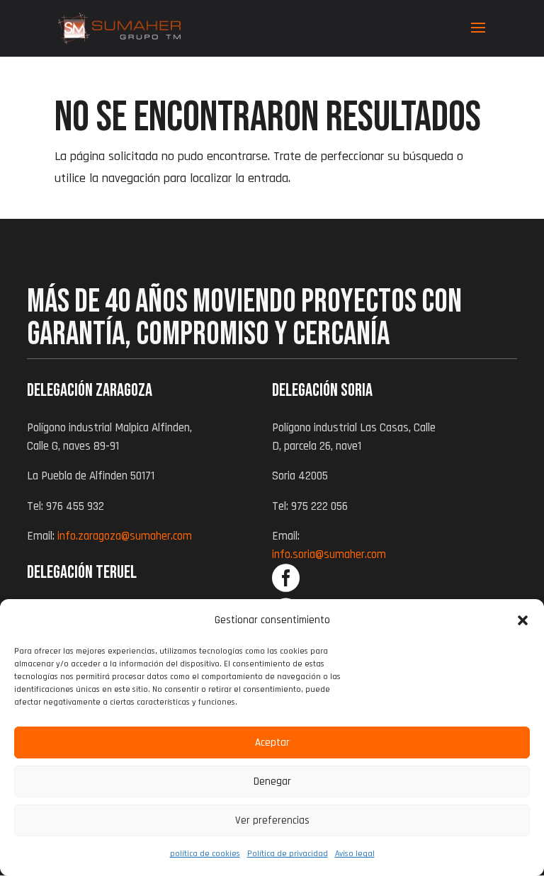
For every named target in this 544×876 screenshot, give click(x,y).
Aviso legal (355, 853)
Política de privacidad (287, 853)
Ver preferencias (272, 820)
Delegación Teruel (82, 573)
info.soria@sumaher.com (329, 554)
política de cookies (205, 853)
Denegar (272, 781)
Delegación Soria (322, 391)
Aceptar (272, 742)
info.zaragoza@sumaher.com (124, 536)
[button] (523, 620)
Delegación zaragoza (89, 391)
